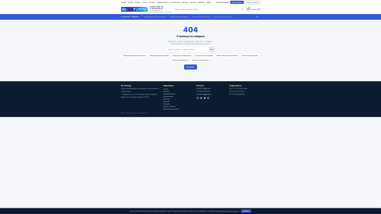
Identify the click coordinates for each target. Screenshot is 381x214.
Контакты (152, 2)
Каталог (130, 2)
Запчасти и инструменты (200, 60)
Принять (246, 211)
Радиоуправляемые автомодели (155, 17)
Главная (123, 2)
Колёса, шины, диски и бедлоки (227, 55)
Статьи (144, 2)
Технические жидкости (180, 60)
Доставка (185, 2)
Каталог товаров (130, 17)
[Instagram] (208, 98)
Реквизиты (201, 2)
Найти (212, 49)
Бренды (137, 2)
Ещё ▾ (209, 2)
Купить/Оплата (175, 2)
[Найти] (242, 9)
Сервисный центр (163, 2)
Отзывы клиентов (169, 106)
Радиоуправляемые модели (179, 17)
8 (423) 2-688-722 (156, 7)
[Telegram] (197, 98)
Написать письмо (252, 2)
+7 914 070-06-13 (156, 8)
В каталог (190, 67)
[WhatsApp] (204, 98)
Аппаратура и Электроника (201, 17)
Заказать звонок (237, 2)
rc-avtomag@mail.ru (156, 10)
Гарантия (193, 2)
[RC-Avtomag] (134, 9)
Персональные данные (171, 109)
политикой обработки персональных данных (224, 211)
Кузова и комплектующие (223, 17)
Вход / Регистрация (222, 2)
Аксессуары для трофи (250, 55)
